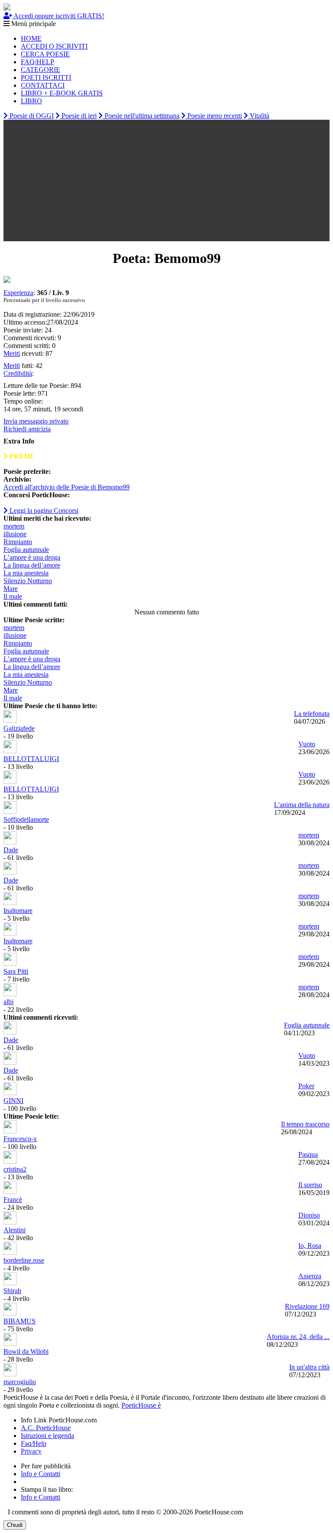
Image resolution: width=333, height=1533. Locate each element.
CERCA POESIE (45, 54)
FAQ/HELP (37, 62)
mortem (13, 526)
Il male (12, 596)
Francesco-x (20, 1138)
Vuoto (306, 744)
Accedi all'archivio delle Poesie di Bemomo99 (66, 487)
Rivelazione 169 (307, 1306)
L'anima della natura (302, 804)
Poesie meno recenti (214, 115)
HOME (31, 38)
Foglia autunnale (26, 549)
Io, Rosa (309, 1245)
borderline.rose (23, 1260)
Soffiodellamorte (26, 819)
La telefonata (312, 713)
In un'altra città (309, 1367)
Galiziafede (19, 728)
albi (8, 1001)
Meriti (11, 353)
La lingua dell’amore (31, 565)
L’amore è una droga (31, 557)
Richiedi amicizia (27, 429)
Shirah (12, 1290)
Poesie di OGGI (31, 115)
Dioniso (309, 1215)
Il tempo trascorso (305, 1124)
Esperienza (18, 292)
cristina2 (14, 1169)
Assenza (309, 1276)
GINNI (13, 1100)
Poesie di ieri (78, 115)
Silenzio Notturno (27, 580)
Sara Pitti (15, 971)
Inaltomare (18, 910)
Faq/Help (33, 1443)
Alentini (14, 1230)
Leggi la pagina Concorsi (43, 510)
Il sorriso (310, 1184)
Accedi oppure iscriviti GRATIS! (58, 16)
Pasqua (308, 1154)
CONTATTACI (43, 85)
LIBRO (31, 101)
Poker (306, 1086)
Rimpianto (17, 541)
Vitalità (258, 115)
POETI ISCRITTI (46, 77)
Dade (10, 849)
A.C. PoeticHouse (46, 1427)
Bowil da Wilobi (26, 1351)
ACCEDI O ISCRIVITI (54, 46)
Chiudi (15, 1525)
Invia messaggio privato (36, 421)
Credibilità (17, 373)
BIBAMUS (19, 1321)
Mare (10, 588)
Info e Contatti (40, 1473)
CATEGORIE (40, 69)
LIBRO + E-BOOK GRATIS (62, 93)
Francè (12, 1199)
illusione (14, 534)
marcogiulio (19, 1381)
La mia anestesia (26, 573)
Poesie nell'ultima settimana (141, 115)
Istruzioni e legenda (47, 1435)
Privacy (31, 1451)
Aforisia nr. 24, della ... (298, 1336)
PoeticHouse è (141, 1405)
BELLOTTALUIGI (31, 758)
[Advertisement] (166, 180)
